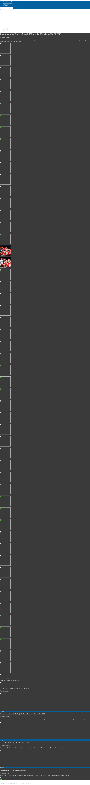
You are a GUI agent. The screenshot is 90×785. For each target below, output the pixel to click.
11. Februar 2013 (4, 773)
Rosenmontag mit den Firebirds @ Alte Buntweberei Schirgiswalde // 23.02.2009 (23, 714)
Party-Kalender (6, 29)
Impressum (5, 4)
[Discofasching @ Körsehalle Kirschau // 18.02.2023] (11, 738)
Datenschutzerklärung (8, 3)
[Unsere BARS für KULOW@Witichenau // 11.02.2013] (11, 766)
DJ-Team (5, 30)
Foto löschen (6, 5)
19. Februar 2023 (4, 745)
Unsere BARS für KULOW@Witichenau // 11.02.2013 (15, 770)
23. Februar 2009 (4, 716)
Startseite (5, 28)
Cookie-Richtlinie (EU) (8, 1)
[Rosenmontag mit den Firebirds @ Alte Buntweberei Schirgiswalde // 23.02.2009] (11, 709)
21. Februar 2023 (4, 37)
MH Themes (29, 783)
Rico (9, 37)
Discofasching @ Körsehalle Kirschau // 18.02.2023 (14, 742)
